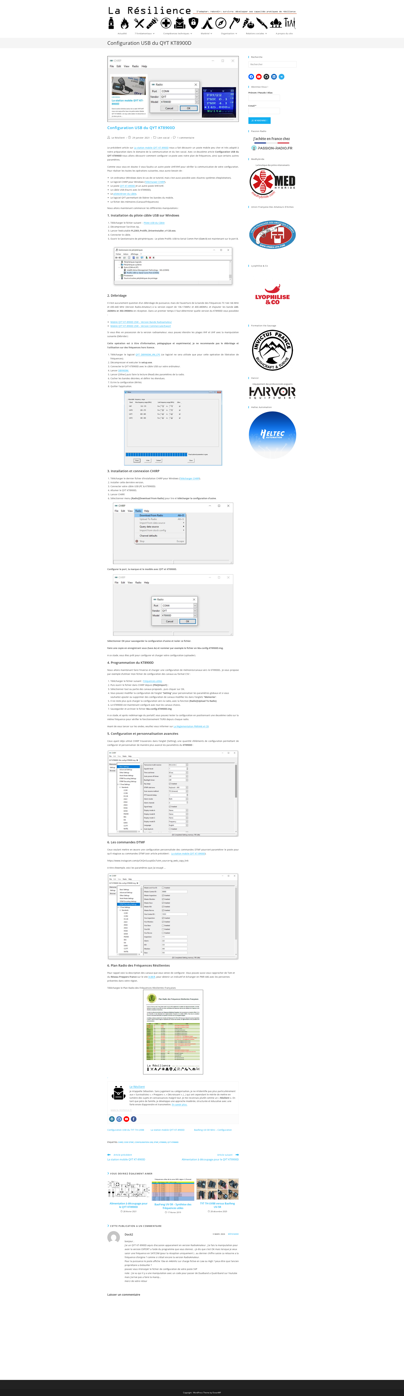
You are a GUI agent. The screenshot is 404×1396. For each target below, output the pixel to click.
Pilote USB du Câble (154, 222)
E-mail (252, 105)
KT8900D (162, 1142)
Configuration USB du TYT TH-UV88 (125, 1129)
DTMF (156, 1142)
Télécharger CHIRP (155, 181)
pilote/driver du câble (124, 193)
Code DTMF (129, 1142)
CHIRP (120, 1142)
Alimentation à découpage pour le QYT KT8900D (129, 1205)
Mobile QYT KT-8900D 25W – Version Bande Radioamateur (141, 322)
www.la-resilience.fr (121, 1109)
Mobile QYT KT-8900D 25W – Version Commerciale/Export (140, 325)
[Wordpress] (112, 1119)
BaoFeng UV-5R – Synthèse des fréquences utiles (172, 1206)
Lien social (163, 137)
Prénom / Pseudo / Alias (260, 92)
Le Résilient (118, 137)
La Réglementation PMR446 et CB (191, 726)
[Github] (119, 1119)
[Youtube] (126, 1119)
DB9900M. (123, 370)
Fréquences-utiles (152, 681)
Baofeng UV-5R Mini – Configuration (213, 1129)
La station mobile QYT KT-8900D (151, 147)
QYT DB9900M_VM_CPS (148, 354)
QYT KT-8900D (127, 185)
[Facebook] (134, 1119)
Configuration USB (144, 1142)
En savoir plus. (179, 1104)
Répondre (233, 1234)
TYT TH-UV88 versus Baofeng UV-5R (217, 1205)
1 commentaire (185, 137)
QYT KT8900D (172, 1142)
